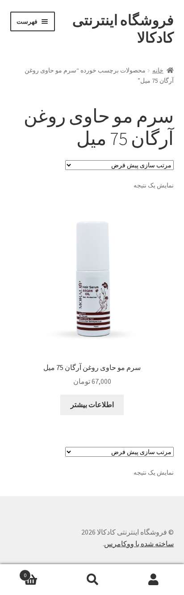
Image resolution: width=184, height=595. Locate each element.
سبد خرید (42, 571)
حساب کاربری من (153, 580)
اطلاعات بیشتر (92, 404)
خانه (157, 70)
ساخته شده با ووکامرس (139, 543)
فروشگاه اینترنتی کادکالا (123, 29)
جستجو (91, 580)
